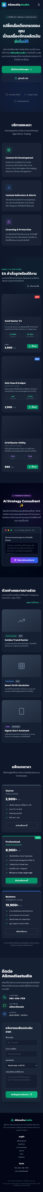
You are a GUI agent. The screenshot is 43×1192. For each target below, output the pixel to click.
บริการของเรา (21, 1141)
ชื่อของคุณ (9, 1037)
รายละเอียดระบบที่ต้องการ (15, 1072)
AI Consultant (21, 1147)
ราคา (21, 1154)
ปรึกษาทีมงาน (21, 931)
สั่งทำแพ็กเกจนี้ (21, 880)
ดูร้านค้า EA (23, 78)
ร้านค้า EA (21, 1144)
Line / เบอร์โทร (11, 1049)
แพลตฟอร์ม (10, 1060)
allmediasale (16, 1006)
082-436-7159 (17, 998)
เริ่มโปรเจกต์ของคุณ (20, 69)
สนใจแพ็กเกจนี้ (21, 825)
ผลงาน (21, 1150)
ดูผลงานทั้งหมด (32, 602)
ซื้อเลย (34, 346)
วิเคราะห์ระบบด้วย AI (25, 560)
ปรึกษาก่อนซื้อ (34, 286)
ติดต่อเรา (21, 1157)
